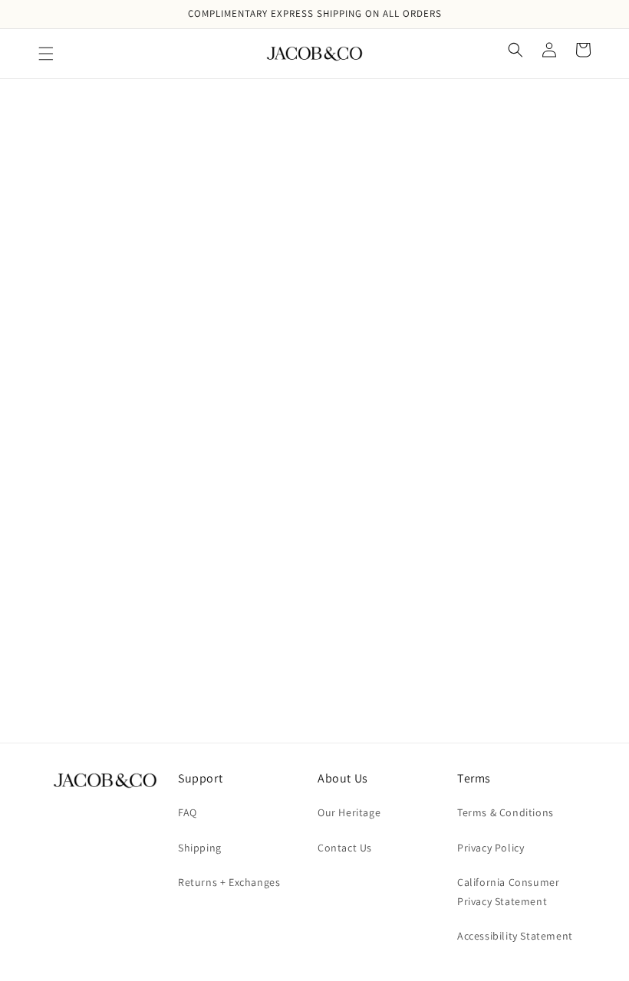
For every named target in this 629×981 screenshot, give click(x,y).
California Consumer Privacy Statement (508, 891)
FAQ (187, 812)
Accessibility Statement (515, 936)
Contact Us (345, 848)
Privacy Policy (490, 848)
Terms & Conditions (505, 812)
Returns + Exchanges (229, 882)
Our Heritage (349, 812)
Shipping (200, 848)
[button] (46, 54)
